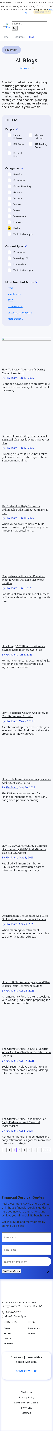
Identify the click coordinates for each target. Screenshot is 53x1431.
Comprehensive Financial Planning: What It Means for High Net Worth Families (23, 579)
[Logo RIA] (26, 1291)
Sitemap (26, 1412)
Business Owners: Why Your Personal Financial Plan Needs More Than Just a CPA (25, 439)
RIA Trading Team (41, 146)
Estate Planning (22, 186)
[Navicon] (6, 27)
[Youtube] (8, 1423)
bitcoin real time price (20, 312)
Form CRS (26, 1407)
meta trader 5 (15, 318)
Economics (19, 180)
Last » (46, 1150)
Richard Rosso (17, 155)
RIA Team (18, 144)
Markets (18, 222)
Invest (16, 210)
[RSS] (14, 1423)
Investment (19, 216)
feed (10, 288)
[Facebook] (20, 1423)
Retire (16, 228)
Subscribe (24, 68)
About (31, 1333)
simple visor (14, 294)
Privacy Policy (26, 1397)
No (26, 13)
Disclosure (26, 1392)
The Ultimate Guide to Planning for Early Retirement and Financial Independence (24, 1122)
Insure (17, 204)
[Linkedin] (38, 1423)
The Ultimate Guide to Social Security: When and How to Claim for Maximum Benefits (26, 1052)
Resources (33, 1328)
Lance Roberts (17, 137)
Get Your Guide (11, 1271)
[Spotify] (44, 1423)
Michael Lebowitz (40, 137)
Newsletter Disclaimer (26, 1402)
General (17, 192)
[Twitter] (26, 1423)
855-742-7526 (13, 1312)
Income (17, 198)
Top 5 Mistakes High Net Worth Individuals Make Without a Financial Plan (25, 509)
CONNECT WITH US (26, 1371)
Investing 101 (20, 258)
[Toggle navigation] (4, 26)
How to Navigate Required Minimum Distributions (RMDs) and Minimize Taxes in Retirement (24, 849)
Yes (51, 9)
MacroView (19, 264)
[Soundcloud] (32, 1423)
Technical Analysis (23, 234)
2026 (10, 300)
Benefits (18, 174)
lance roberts (15, 306)
